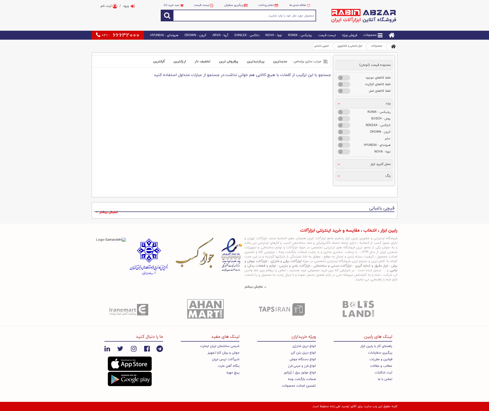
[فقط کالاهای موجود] (343, 78)
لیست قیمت (201, 5)
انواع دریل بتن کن (303, 353)
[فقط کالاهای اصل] (343, 91)
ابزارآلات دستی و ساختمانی (332, 266)
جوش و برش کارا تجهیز (223, 353)
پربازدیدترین (255, 61)
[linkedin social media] (107, 348)
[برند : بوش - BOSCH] (343, 118)
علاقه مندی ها (298, 5)
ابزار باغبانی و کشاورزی (349, 46)
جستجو (244, 15)
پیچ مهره (232, 372)
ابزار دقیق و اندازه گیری (371, 266)
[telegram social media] (159, 348)
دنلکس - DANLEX (247, 35)
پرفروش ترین (228, 61)
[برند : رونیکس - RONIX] (343, 112)
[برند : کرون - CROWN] (343, 132)
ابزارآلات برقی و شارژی (286, 261)
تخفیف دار (202, 61)
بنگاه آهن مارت (228, 366)
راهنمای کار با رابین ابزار (376, 346)
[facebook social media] (147, 348)
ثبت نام (107, 6)
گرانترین (159, 61)
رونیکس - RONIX (300, 35)
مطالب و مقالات (381, 366)
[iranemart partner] (130, 309)
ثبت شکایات (383, 372)
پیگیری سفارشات (380, 353)
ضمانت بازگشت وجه (302, 379)
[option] (130, 309)
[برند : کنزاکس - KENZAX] (343, 125)
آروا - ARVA (220, 35)
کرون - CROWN (195, 35)
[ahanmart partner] (206, 309)
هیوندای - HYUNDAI (164, 35)
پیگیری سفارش (233, 5)
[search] (167, 15)
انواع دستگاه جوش (303, 359)
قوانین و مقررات (381, 359)
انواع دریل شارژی (304, 346)
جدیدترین (280, 61)
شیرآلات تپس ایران (225, 359)
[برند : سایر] (343, 138)
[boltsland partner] (359, 309)
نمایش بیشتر (108, 212)
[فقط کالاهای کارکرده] (343, 84)
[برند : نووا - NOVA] (343, 152)
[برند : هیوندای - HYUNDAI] (343, 145)
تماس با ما (385, 379)
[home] (391, 35)
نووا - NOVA (273, 35)
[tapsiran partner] (282, 309)
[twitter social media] (120, 348)
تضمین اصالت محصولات (299, 386)
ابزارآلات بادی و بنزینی (294, 266)
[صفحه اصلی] (393, 46)
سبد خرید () (172, 5)
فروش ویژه (349, 35)
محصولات (370, 35)
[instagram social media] (134, 348)
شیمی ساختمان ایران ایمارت (219, 346)
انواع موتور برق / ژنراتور (300, 372)
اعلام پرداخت (266, 5)
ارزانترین (179, 61)
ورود (126, 6)
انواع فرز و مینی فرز (302, 366)
